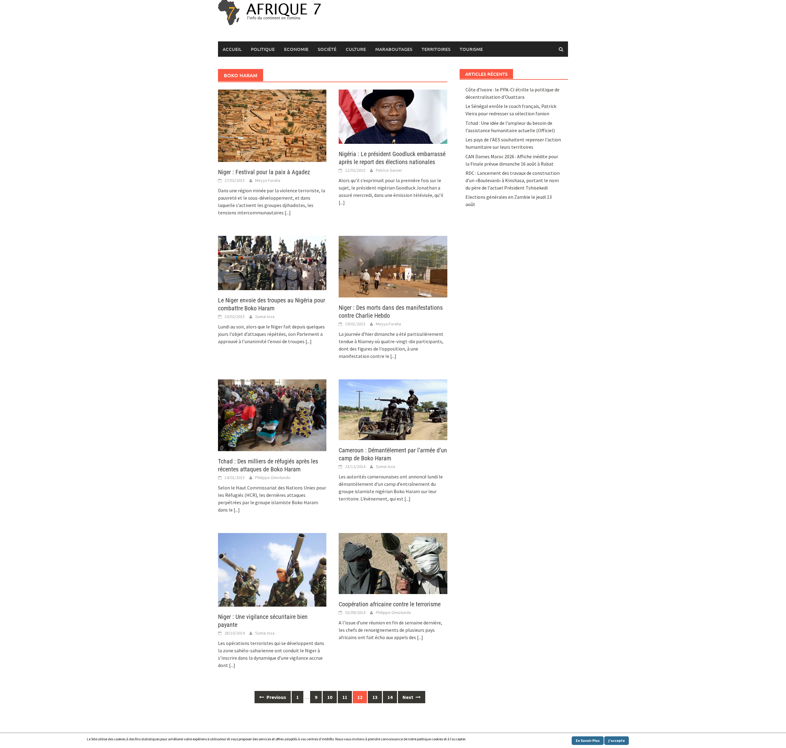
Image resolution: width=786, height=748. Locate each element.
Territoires (436, 49)
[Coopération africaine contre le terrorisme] (393, 563)
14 (389, 697)
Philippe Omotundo (272, 477)
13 (374, 697)
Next (408, 697)
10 (329, 697)
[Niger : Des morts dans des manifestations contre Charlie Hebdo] (393, 266)
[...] (288, 212)
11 (344, 697)
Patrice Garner (389, 170)
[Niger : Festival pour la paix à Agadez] (272, 125)
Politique (263, 49)
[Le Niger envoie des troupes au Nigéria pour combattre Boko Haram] (272, 262)
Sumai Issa (264, 316)
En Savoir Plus (588, 740)
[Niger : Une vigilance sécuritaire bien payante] (272, 569)
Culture (356, 49)
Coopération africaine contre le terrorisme (390, 604)
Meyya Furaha (267, 180)
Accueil (232, 49)
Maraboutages (393, 49)
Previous (276, 697)
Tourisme (471, 49)
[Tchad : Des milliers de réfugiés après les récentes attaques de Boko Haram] (272, 415)
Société (327, 49)
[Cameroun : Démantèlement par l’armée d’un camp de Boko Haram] (393, 409)
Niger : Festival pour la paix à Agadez (264, 172)
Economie (296, 49)
